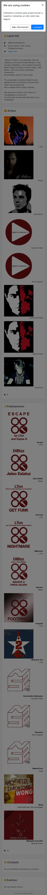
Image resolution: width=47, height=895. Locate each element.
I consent (37, 27)
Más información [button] (20, 27)
